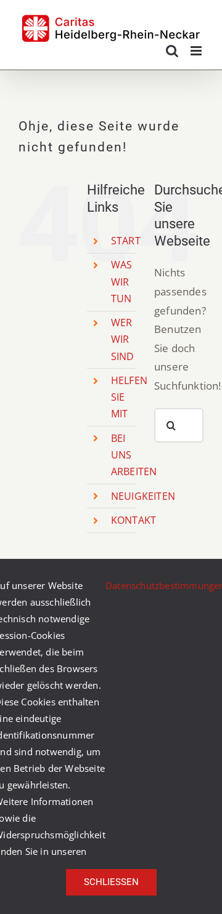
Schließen (111, 882)
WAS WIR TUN (122, 281)
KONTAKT (133, 520)
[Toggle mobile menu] (197, 50)
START (126, 240)
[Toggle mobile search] (172, 50)
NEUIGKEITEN (143, 496)
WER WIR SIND (122, 339)
